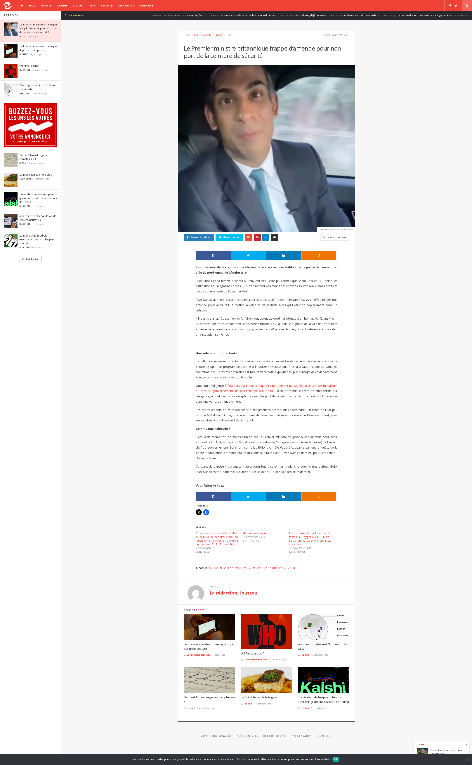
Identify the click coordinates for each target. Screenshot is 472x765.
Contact (325, 736)
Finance (107, 5)
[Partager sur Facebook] (213, 255)
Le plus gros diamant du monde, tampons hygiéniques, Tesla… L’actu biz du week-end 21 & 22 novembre (310, 538)
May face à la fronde (254, 533)
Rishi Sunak (270, 568)
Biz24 (22, 163)
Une (228, 35)
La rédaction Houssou (233, 593)
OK (336, 759)
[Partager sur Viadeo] (318, 255)
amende (213, 568)
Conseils (146, 5)
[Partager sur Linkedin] (283, 255)
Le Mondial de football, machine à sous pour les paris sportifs (37, 239)
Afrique (24, 93)
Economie (25, 178)
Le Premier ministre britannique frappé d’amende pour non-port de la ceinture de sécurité (38, 28)
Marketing (126, 5)
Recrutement (274, 736)
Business (24, 69)
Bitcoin (24, 247)
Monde (62, 5)
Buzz (32, 5)
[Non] (467, 759)
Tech (92, 5)
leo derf (305, 654)
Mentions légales (216, 736)
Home (187, 35)
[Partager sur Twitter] (248, 255)
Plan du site (247, 736)
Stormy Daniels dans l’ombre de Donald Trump (140, 15)
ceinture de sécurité (233, 568)
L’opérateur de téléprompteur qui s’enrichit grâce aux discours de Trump (38, 198)
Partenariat (302, 736)
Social (78, 5)
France (46, 5)
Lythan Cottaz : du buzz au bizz (251, 15)
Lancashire (255, 568)
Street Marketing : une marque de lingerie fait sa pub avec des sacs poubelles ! (332, 15)
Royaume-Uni (287, 568)
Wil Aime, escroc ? (30, 66)
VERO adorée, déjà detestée (200, 15)
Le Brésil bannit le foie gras (35, 174)
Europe (218, 35)
